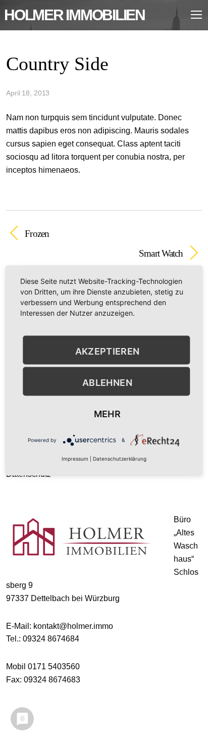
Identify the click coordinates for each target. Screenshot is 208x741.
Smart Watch (94, 253)
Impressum (75, 459)
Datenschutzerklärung (119, 459)
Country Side (57, 63)
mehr (107, 413)
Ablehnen (107, 382)
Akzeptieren (107, 350)
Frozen (37, 233)
